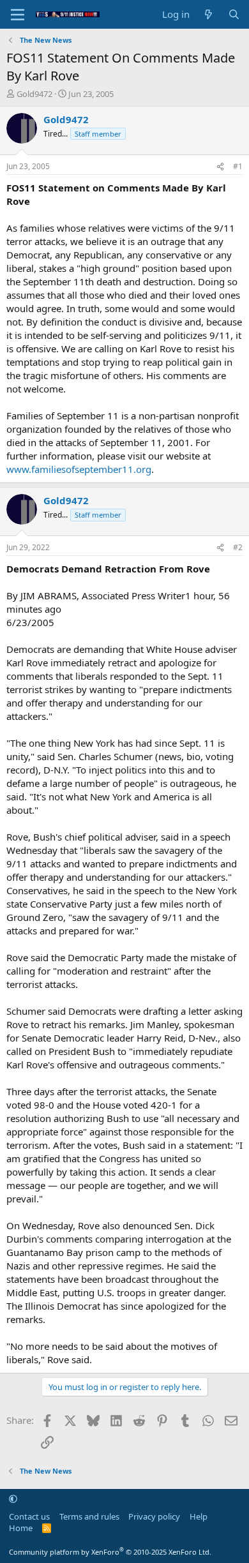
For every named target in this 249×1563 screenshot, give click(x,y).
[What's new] (208, 14)
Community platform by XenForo (110, 1552)
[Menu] (18, 14)
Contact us (29, 1516)
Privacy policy (154, 1516)
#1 (238, 166)
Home (21, 1528)
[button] (13, 1499)
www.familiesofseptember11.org (78, 469)
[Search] (234, 14)
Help (198, 1516)
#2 (238, 547)
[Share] (220, 167)
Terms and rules (89, 1516)
